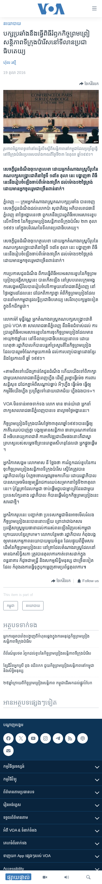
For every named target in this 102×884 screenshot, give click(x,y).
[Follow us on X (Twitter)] (21, 738)
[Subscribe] (8, 750)
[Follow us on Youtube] (33, 738)
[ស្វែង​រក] (88, 877)
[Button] (89, 83)
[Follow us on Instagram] (45, 738)
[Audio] (66, 877)
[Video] (45, 877)
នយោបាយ (12, 23)
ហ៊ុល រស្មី (9, 62)
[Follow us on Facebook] (8, 738)
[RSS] (70, 738)
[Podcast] (82, 738)
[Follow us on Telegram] (58, 738)
